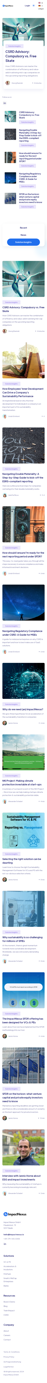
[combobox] (40, 2)
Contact (7, 1339)
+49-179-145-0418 (12, 1239)
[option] (40, 5)
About (6, 1331)
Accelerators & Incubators (10, 1268)
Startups (7, 1274)
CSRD (6, 1315)
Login (27, 5)
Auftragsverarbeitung (12, 1362)
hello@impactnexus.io (14, 1234)
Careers (7, 1335)
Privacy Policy (9, 1357)
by (41, 8)
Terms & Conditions (12, 1352)
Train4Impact (9, 1310)
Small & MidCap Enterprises (10, 1280)
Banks (6, 1286)
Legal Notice (9, 1367)
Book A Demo (9, 1302)
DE (42, 5)
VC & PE (7, 1262)
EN (42, 2)
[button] (34, 5)
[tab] (23, 227)
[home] (7, 5)
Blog (5, 1306)
